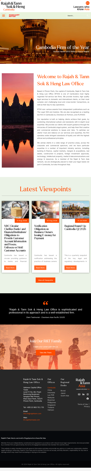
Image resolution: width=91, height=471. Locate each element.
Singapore (51, 405)
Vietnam (51, 410)
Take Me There (45, 353)
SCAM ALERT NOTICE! (14, 15)
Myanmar (51, 400)
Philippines (52, 402)
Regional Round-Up (75, 221)
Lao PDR (51, 395)
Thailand (51, 407)
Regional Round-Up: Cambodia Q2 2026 (75, 228)
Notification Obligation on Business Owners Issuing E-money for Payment (45, 232)
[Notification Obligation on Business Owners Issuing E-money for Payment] (45, 210)
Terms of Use (83, 404)
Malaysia (51, 397)
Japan (63, 393)
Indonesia (51, 393)
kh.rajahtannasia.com (31, 420)
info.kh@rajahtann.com (32, 414)
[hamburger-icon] (3, 15)
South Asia (65, 396)
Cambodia (51, 388)
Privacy (87, 406)
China (50, 390)
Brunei (63, 391)
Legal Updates (12, 221)
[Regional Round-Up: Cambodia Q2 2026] (75, 210)
